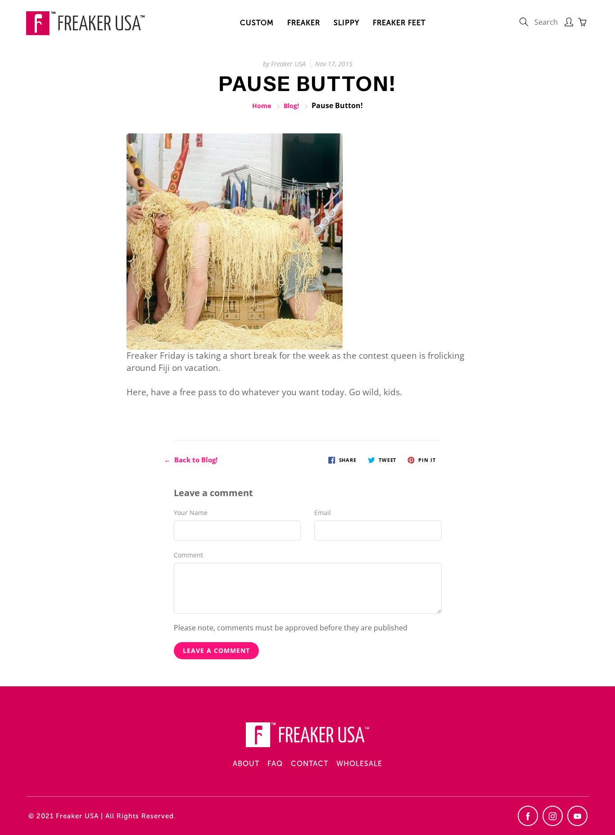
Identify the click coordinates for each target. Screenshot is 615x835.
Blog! (291, 105)
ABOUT (246, 763)
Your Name (191, 512)
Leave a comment (216, 650)
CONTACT (309, 763)
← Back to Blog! (190, 459)
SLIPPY (346, 22)
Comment (188, 555)
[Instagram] (553, 816)
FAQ (275, 763)
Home (261, 105)
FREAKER (303, 22)
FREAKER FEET (399, 22)
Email (322, 512)
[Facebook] (528, 816)
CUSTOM (257, 22)
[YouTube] (577, 816)
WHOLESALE (359, 763)
